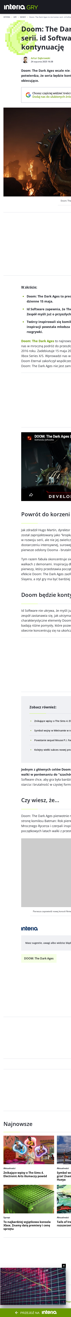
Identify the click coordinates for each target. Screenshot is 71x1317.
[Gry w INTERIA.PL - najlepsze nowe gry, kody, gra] (32, 7)
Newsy (23, 17)
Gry (15, 17)
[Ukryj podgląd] (64, 1266)
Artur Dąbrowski (40, 58)
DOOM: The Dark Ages (39, 958)
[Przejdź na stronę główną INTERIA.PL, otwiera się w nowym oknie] (14, 7)
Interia (6, 17)
